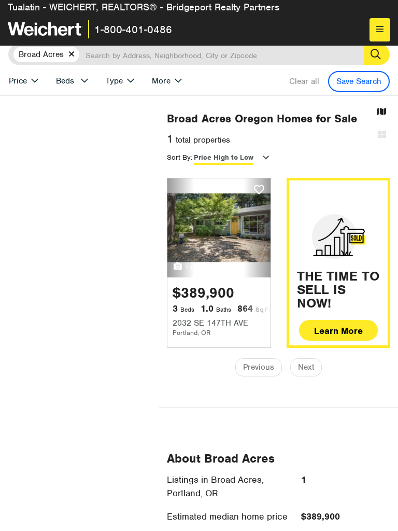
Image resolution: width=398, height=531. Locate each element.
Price (18, 81)
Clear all (304, 81)
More (161, 81)
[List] (382, 135)
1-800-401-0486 (133, 29)
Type (114, 81)
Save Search (358, 81)
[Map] (381, 112)
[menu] (379, 29)
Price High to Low (223, 157)
